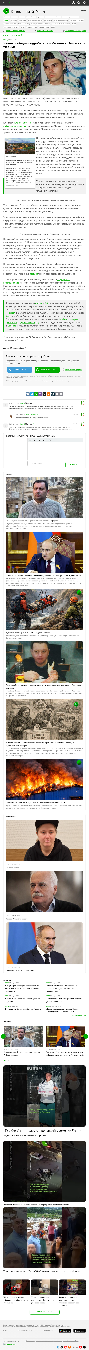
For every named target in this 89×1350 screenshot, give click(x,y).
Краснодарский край (77, 20)
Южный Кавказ (44, 27)
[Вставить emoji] (49, 440)
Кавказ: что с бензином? (15, 31)
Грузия (6, 20)
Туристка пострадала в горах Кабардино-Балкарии (28, 632)
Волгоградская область (70, 17)
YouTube (12, 326)
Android (38, 303)
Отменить (74, 464)
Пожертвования (48, 1330)
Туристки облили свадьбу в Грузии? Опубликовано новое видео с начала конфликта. (41, 1271)
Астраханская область (53, 17)
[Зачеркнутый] (43, 440)
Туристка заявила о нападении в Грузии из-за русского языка (42, 1300)
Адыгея (21, 17)
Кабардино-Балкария (35, 20)
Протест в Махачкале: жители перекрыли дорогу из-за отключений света (36, 1204)
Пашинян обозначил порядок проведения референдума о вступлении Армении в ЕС (44, 575)
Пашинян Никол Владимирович (20, 970)
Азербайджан (31, 17)
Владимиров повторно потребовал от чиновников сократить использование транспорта (22, 988)
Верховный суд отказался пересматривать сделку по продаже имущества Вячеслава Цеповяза (43, 686)
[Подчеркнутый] (39, 440)
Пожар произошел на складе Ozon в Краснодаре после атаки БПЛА (36, 802)
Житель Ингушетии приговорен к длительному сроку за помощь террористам (61, 988)
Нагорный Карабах (10, 24)
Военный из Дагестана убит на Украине (23, 1008)
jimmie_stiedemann (31, 414)
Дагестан (13, 20)
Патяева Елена (12, 867)
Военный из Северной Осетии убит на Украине (22, 1000)
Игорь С (22, 403)
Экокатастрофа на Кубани (75, 31)
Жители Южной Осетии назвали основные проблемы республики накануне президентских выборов (40, 744)
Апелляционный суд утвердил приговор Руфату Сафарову (32, 520)
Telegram (10, 313)
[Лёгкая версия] (13, 3)
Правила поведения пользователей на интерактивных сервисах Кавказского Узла (52, 1341)
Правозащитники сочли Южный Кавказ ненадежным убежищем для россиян (19, 162)
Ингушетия (22, 20)
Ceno (8, 316)
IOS (46, 303)
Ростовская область (43, 24)
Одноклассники (27, 322)
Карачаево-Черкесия (60, 20)
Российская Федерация (26, 24)
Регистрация (36, 463)
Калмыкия (48, 20)
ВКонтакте (12, 322)
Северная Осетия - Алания (61, 24)
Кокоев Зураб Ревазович (16, 918)
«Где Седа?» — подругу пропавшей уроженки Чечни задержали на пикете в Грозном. (42, 1132)
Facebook (63, 319)
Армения (41, 17)
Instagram (74, 319)
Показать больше (44, 1312)
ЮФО (53, 27)
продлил (34, 274)
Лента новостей (17, 35)
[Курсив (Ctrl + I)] (34, 440)
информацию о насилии (14, 126)
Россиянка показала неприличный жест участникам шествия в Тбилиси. (69, 1301)
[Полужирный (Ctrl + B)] (30, 440)
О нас (5, 1330)
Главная (6, 35)
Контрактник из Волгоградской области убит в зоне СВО (64, 1000)
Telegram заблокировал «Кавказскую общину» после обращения (16, 1300)
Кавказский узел (22, 123)
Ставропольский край (11, 27)
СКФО (74, 24)
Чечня (23, 27)
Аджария (14, 17)
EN (9, 2)
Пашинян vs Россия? (45, 31)
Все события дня (79, 1015)
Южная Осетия (32, 27)
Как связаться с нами (25, 1330)
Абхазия (6, 17)
